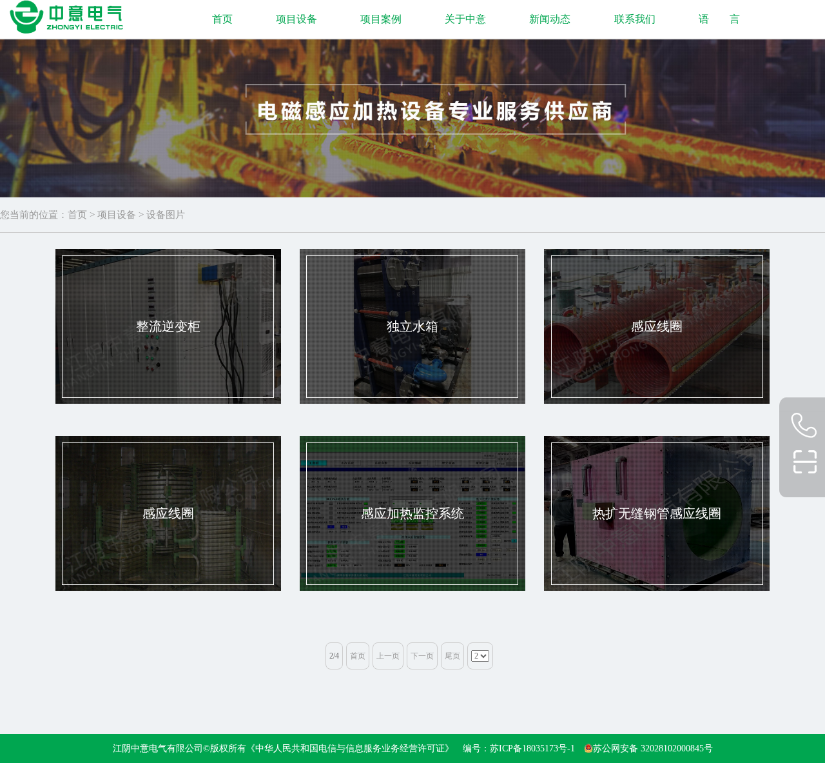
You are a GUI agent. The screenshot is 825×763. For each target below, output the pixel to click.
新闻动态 (549, 19)
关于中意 (465, 19)
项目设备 (296, 19)
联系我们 (634, 19)
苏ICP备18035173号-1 (532, 748)
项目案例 (381, 19)
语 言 (719, 19)
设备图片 (165, 215)
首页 (222, 19)
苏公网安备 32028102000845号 (653, 748)
